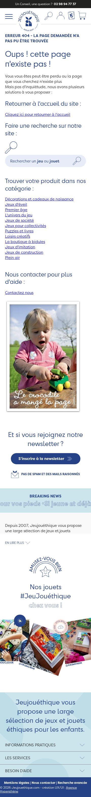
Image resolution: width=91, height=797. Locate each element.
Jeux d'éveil (16, 204)
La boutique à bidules (25, 241)
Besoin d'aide (18, 770)
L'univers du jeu (18, 215)
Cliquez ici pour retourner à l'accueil (37, 114)
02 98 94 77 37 (64, 4)
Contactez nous (19, 292)
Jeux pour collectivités (25, 225)
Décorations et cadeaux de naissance (39, 199)
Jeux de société (19, 220)
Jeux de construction (24, 252)
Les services (17, 758)
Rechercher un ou (34, 160)
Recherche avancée (72, 783)
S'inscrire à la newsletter (41, 458)
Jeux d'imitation (20, 247)
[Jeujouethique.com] (28, 32)
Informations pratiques (30, 745)
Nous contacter (43, 783)
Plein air (12, 257)
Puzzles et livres (19, 231)
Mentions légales (16, 783)
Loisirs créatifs (17, 236)
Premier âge (16, 209)
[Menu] (8, 16)
